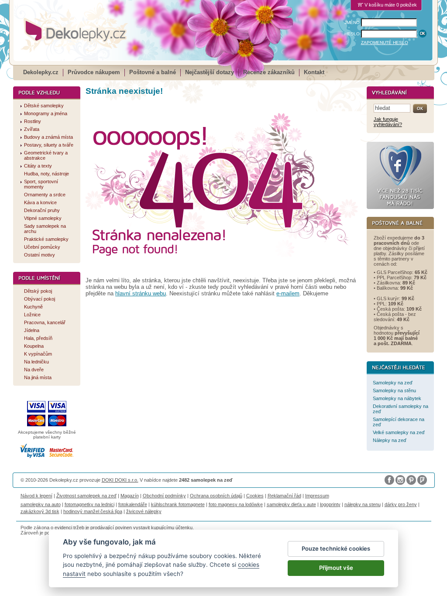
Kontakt (314, 72)
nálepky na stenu (362, 504)
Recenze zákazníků (269, 72)
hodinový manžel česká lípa (92, 511)
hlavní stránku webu (140, 293)
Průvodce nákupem (94, 72)
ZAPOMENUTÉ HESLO (384, 42)
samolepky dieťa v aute (291, 504)
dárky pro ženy (401, 504)
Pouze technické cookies (336, 548)
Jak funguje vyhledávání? (388, 121)
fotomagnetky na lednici (89, 504)
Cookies (255, 495)
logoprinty (330, 504)
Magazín (129, 495)
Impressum (317, 495)
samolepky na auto (41, 504)
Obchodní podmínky (164, 495)
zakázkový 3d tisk (40, 511)
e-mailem (287, 293)
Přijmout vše (336, 567)
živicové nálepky (144, 511)
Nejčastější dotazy (209, 72)
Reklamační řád (284, 495)
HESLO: (352, 33)
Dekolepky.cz (40, 72)
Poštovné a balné (152, 72)
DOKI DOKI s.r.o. (120, 480)
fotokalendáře (132, 504)
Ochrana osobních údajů (216, 495)
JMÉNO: (352, 22)
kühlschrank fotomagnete (178, 504)
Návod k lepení (36, 495)
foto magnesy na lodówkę (236, 504)
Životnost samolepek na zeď (86, 495)
